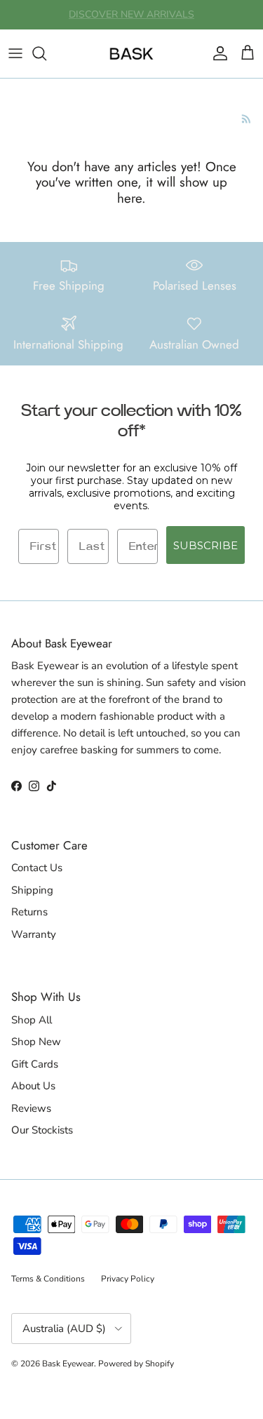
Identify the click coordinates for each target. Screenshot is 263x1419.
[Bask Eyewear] (131, 53)
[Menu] (15, 53)
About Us (33, 1086)
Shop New (36, 1042)
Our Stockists (42, 1130)
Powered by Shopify (136, 1363)
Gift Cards (34, 1064)
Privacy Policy (127, 1278)
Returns (29, 912)
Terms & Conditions (48, 1278)
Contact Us (36, 868)
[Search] (46, 53)
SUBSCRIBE (205, 545)
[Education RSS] (246, 119)
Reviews (31, 1108)
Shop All (31, 1020)
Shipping (32, 890)
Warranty (33, 934)
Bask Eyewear (68, 1363)
